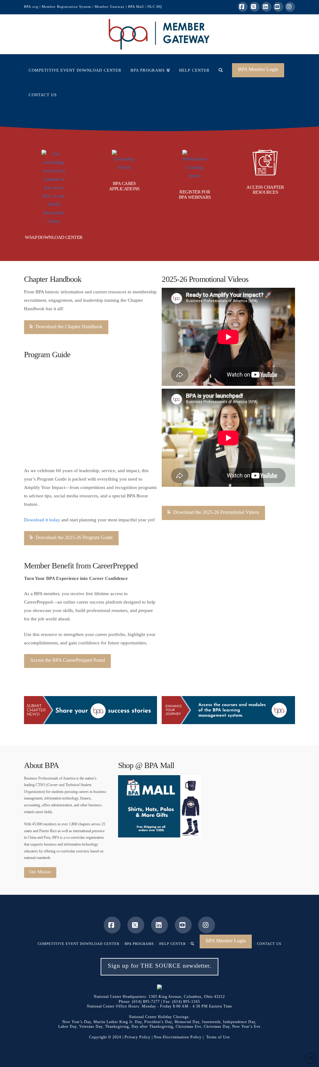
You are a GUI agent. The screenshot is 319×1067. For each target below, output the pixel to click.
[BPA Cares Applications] (124, 161)
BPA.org (31, 6)
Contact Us (269, 944)
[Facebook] (243, 7)
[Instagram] (290, 7)
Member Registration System (66, 6)
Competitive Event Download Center (78, 944)
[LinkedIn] (266, 7)
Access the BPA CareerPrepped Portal (67, 660)
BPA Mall (136, 6)
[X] (254, 7)
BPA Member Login (258, 69)
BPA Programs (139, 944)
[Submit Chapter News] (90, 710)
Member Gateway (110, 6)
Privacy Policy (137, 1037)
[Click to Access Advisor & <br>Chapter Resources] (265, 162)
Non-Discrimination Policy (178, 1037)
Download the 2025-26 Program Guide (74, 537)
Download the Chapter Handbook (69, 326)
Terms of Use (218, 1037)
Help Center (172, 944)
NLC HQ (154, 6)
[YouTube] (278, 7)
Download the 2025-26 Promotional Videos (216, 512)
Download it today (42, 519)
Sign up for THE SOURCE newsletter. (159, 965)
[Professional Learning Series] (194, 165)
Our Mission (40, 872)
